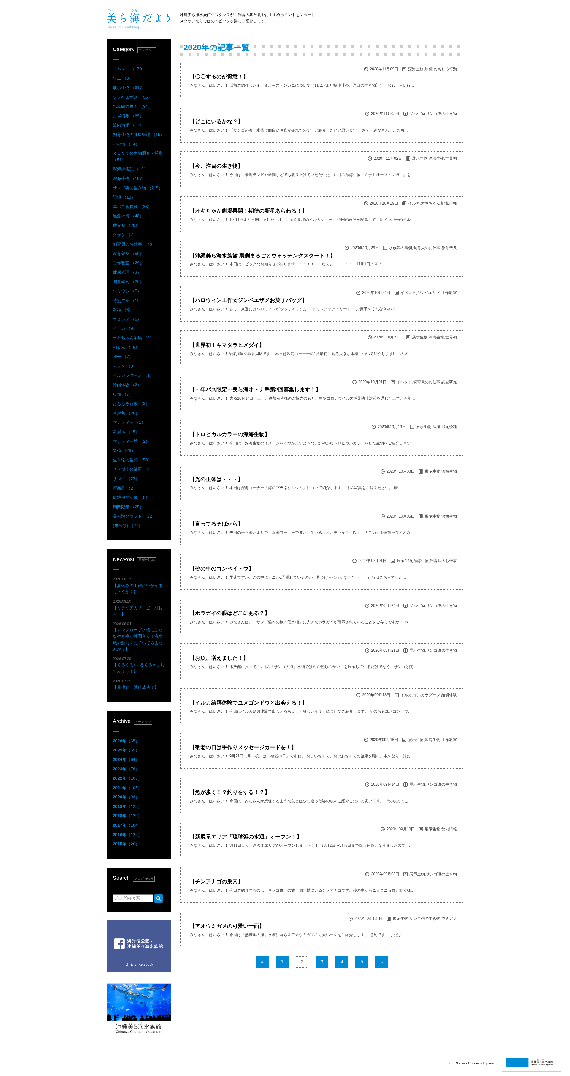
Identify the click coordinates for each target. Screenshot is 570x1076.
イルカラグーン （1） (133, 375)
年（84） (126, 759)
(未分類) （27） (127, 525)
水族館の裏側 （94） (132, 106)
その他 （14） (126, 144)
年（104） (127, 825)
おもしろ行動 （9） (131, 403)
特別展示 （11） (128, 300)
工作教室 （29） (128, 262)
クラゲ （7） (125, 234)
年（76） (126, 768)
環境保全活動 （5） (131, 497)
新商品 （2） (125, 488)
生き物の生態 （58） (132, 460)
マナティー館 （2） (131, 441)
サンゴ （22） (126, 478)
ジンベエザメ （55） (132, 97)
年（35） (126, 740)
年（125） (127, 806)
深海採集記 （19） (130, 169)
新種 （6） (123, 309)
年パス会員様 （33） (132, 206)
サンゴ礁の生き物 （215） (138, 188)
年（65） (126, 750)
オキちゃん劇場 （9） (133, 338)
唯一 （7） (123, 356)
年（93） (126, 797)
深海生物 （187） (129, 178)
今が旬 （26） (126, 413)
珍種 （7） (123, 394)
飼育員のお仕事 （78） (134, 244)
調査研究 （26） (128, 281)
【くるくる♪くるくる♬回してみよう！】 (139, 665)
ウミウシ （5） (127, 291)
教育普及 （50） (128, 253)
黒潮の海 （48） (128, 215)
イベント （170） (129, 69)
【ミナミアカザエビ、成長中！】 (138, 607)
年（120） (127, 815)
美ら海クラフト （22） (134, 516)
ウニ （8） (123, 78)
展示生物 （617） (129, 87)
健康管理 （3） (127, 272)
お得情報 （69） (128, 115)
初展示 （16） (126, 347)
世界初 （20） (126, 225)
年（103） (127, 787)
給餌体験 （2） (127, 384)
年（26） (126, 843)
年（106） (127, 778)
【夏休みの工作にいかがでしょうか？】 (138, 585)
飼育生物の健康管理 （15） (138, 134)
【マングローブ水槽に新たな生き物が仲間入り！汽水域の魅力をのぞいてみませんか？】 (138, 636)
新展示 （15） (126, 431)
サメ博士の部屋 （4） (133, 469)
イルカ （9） (125, 328)
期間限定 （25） (128, 506)
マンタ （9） (125, 366)
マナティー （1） (129, 422)
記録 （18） (124, 197)
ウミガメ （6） (127, 319)
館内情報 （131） (129, 125)
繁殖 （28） (124, 450)
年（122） (127, 834)
